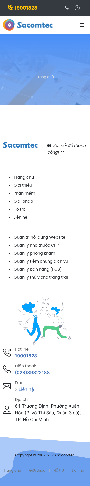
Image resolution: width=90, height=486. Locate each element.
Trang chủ (45, 77)
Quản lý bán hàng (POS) (38, 269)
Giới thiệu (23, 185)
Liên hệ (21, 217)
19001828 (26, 8)
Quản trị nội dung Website (40, 237)
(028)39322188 (32, 372)
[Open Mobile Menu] (82, 25)
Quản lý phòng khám (34, 253)
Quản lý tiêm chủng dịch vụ (41, 261)
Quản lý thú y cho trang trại (41, 277)
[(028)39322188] (67, 8)
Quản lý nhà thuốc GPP (36, 245)
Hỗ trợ (20, 209)
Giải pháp (23, 201)
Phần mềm (24, 193)
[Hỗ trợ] (77, 8)
